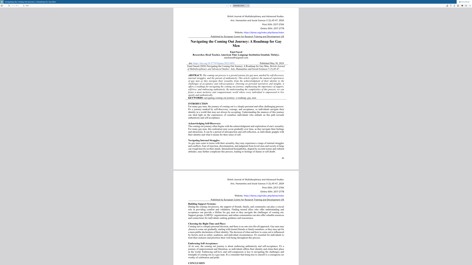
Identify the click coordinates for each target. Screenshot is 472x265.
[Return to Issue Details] (2, 2)
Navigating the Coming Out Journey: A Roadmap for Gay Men (30, 2)
